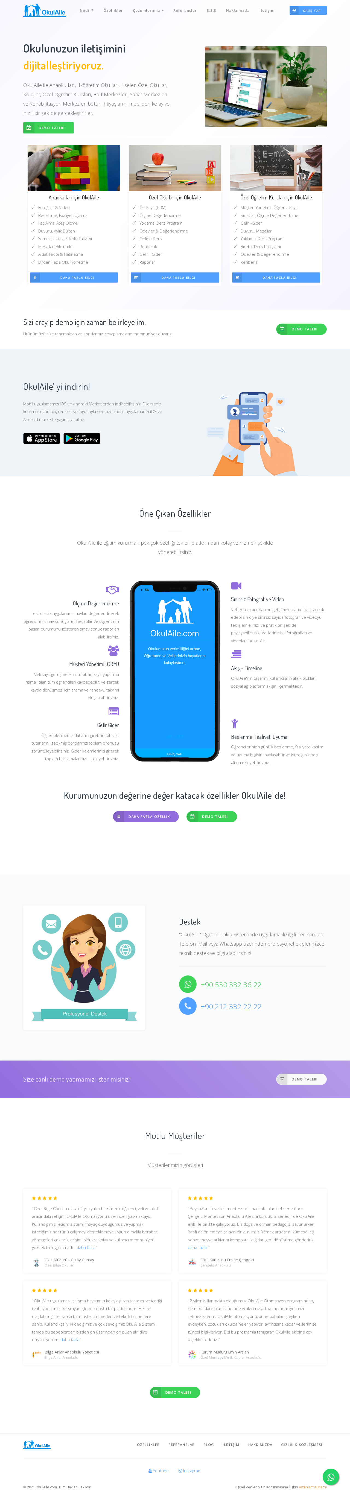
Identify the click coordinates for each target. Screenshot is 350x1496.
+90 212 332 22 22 (231, 1006)
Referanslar (185, 10)
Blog (208, 1444)
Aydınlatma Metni (313, 1487)
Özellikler (113, 10)
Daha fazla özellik (149, 816)
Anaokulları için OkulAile (74, 197)
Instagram (192, 1470)
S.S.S (211, 10)
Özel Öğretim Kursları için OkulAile (276, 197)
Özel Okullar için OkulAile (175, 197)
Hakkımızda (238, 10)
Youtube (160, 1470)
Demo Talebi (52, 128)
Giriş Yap (312, 10)
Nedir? (87, 10)
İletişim (267, 10)
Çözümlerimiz (147, 10)
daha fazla (86, 1247)
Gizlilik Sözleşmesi (301, 1444)
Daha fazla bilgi (77, 277)
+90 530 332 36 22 (231, 984)
